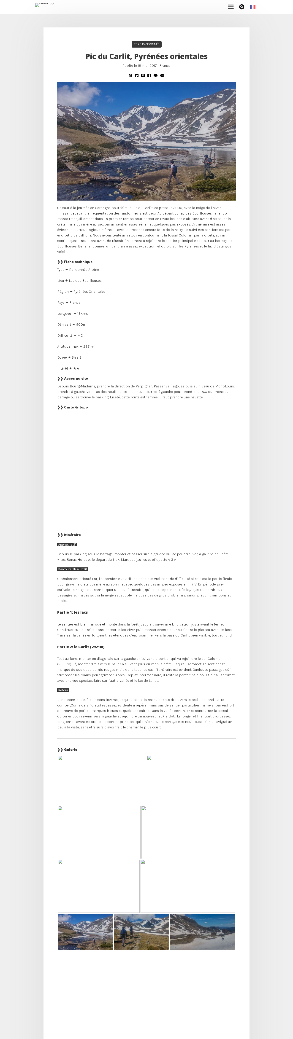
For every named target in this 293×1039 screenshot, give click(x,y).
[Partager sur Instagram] (143, 75)
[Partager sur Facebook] (149, 75)
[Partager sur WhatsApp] (130, 75)
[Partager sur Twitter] (136, 75)
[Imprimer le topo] (155, 75)
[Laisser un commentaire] (162, 75)
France (165, 65)
